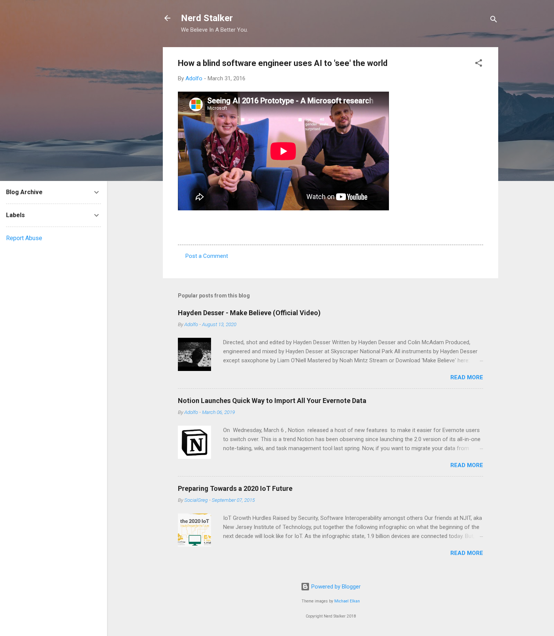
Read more (466, 377)
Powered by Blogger (335, 586)
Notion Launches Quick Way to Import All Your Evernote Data (272, 401)
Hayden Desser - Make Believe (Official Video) (249, 313)
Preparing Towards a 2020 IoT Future (235, 488)
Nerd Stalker (207, 18)
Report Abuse (24, 238)
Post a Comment (206, 256)
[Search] (493, 20)
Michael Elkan (347, 601)
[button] (478, 64)
